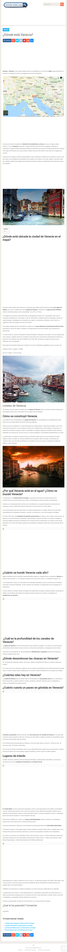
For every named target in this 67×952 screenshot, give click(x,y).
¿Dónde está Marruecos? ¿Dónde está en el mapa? (20, 928)
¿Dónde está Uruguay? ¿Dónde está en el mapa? (19, 923)
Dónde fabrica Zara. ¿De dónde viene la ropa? (19, 930)
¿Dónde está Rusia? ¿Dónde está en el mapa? (19, 925)
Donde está (29, 947)
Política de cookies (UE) (44, 950)
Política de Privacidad (30, 950)
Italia (6, 29)
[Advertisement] (53, 16)
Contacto (20, 950)
